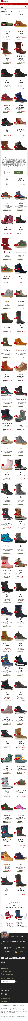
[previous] (2, 917)
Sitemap (3, 1016)
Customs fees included (7, 952)
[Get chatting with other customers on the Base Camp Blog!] (7, 994)
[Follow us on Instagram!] (3, 994)
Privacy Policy (4, 168)
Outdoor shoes (4, 9)
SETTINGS (8, 172)
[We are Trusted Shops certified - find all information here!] (16, 952)
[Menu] (2, 6)
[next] (25, 917)
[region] (14, 163)
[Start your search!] (26, 7)
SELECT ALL (18, 172)
